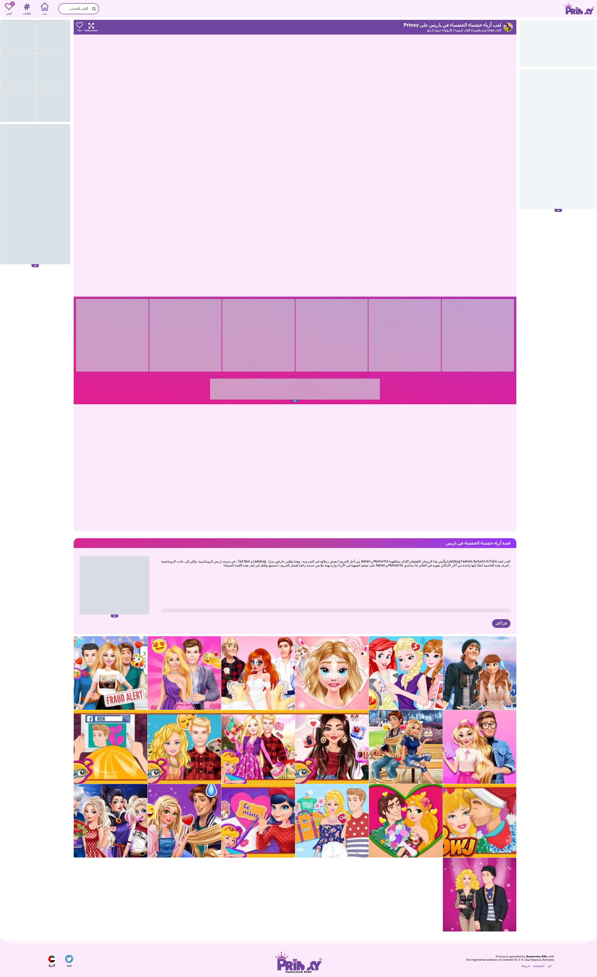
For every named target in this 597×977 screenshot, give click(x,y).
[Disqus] (295, 467)
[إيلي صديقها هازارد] (110, 673)
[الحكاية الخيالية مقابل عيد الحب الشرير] (110, 821)
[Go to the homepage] (580, 9)
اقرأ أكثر (501, 624)
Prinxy (500, 956)
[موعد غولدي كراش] (480, 747)
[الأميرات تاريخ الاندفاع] (406, 747)
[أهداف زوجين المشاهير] (332, 747)
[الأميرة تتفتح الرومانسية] (406, 821)
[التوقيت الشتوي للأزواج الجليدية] (480, 673)
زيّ (429, 30)
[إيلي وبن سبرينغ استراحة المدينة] (332, 821)
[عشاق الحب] (258, 821)
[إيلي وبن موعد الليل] (184, 673)
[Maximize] (91, 27)
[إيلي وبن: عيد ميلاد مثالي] (480, 821)
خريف (437, 30)
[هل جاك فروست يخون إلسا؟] (406, 673)
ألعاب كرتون (463, 30)
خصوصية (539, 966)
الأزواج (448, 30)
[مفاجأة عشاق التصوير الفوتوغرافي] (332, 673)
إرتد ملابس (480, 30)
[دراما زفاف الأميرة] (258, 673)
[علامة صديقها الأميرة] (184, 821)
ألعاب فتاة (495, 30)
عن (549, 966)
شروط (526, 966)
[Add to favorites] (79, 27)
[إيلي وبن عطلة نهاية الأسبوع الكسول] (184, 747)
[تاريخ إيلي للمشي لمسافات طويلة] (258, 747)
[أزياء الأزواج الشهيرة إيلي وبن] (480, 894)
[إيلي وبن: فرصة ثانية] (110, 747)
